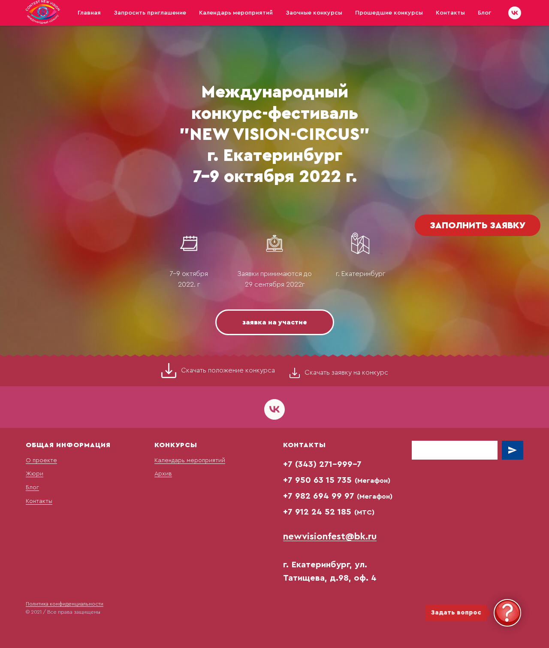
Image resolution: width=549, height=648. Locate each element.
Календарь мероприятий (236, 13)
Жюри (34, 474)
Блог (484, 13)
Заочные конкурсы (314, 13)
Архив (163, 474)
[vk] (514, 12)
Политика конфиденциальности (64, 603)
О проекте (41, 460)
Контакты (450, 13)
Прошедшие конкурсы (389, 13)
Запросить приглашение (150, 13)
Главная (89, 13)
